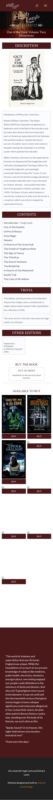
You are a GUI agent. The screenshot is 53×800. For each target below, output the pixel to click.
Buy (13, 436)
